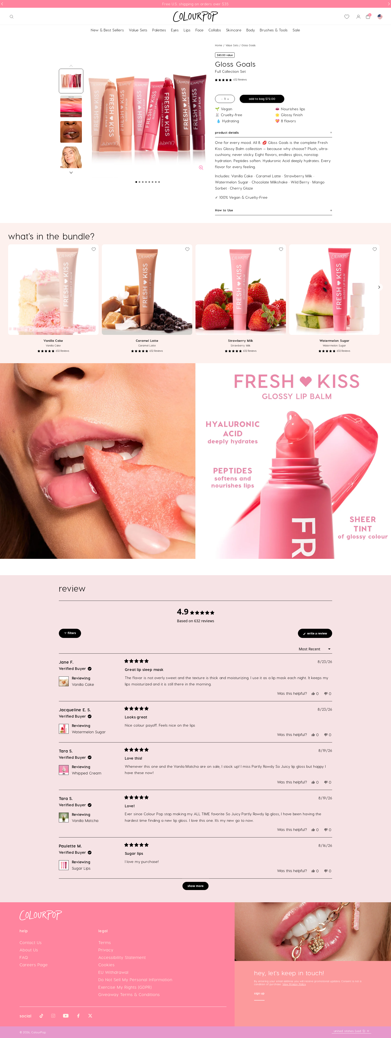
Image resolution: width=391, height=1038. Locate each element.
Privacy (105, 949)
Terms (104, 942)
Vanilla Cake (53, 340)
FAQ (24, 957)
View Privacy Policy (294, 984)
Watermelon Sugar (334, 340)
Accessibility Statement (122, 957)
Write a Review (319, 634)
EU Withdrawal (113, 972)
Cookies (106, 964)
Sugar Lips (81, 868)
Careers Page (34, 964)
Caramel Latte (147, 340)
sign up (259, 993)
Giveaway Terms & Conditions (129, 994)
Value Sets (232, 45)
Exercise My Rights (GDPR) (125, 987)
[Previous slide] (2, 4)
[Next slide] (389, 4)
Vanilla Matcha (85, 820)
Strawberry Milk (240, 340)
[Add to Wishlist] (94, 249)
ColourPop (38, 1032)
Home (218, 45)
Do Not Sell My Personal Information (135, 979)
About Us (29, 949)
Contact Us (31, 942)
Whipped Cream (86, 773)
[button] (136, 182)
